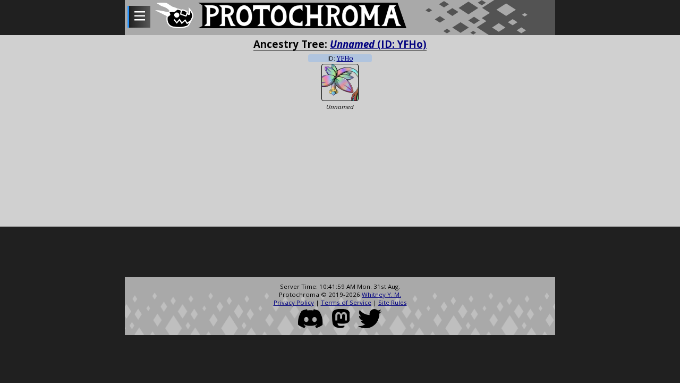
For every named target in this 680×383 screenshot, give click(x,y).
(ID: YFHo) (378, 44)
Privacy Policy (294, 302)
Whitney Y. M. (381, 294)
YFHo (345, 58)
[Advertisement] (340, 253)
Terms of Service (346, 302)
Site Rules (392, 302)
